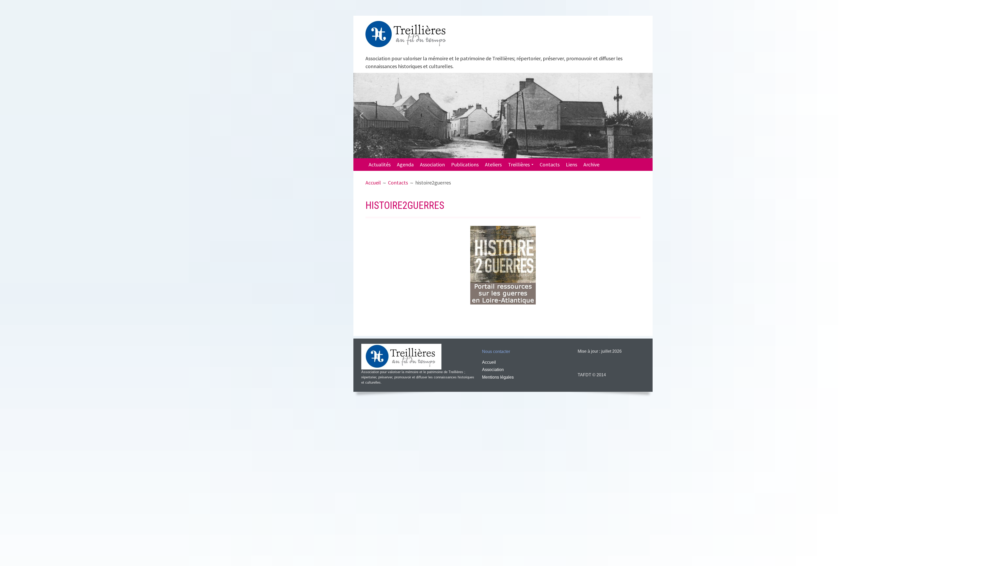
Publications (465, 164)
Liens (571, 164)
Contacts (550, 164)
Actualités (380, 164)
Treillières (519, 164)
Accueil (489, 362)
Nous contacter (496, 351)
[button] (361, 115)
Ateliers (493, 164)
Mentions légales (498, 377)
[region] (503, 115)
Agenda (405, 164)
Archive (591, 164)
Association (432, 164)
